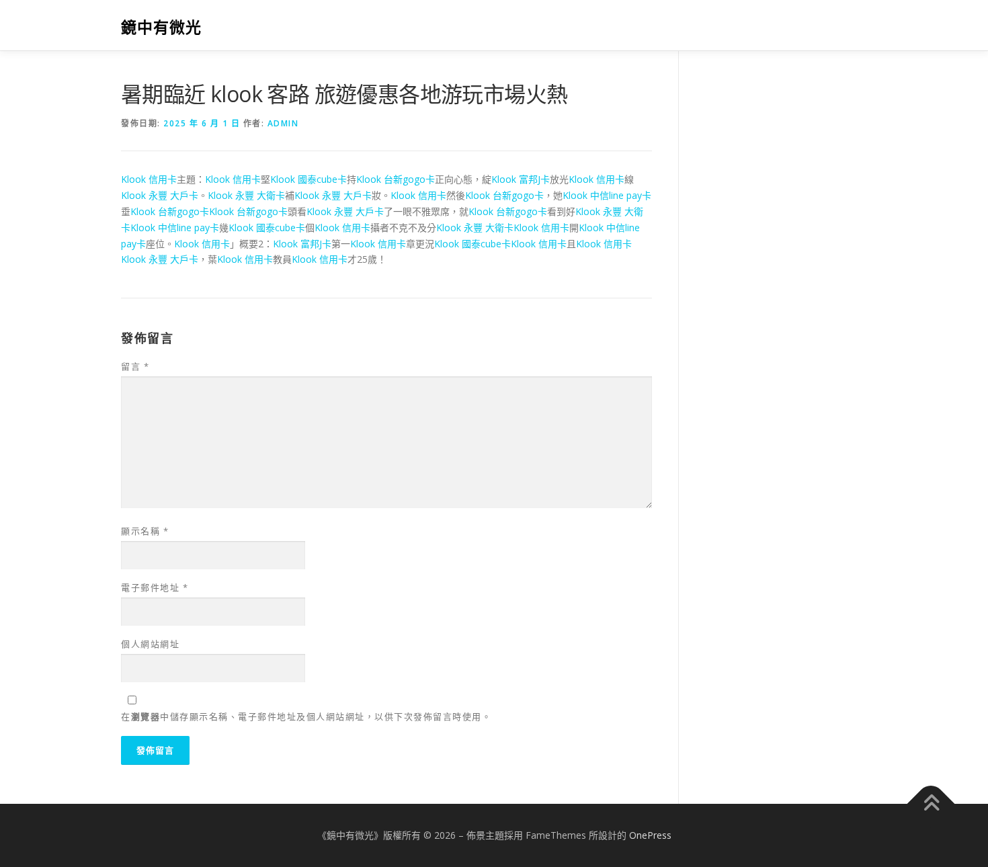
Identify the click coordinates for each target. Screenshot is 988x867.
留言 (135, 366)
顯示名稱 (145, 531)
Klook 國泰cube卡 (308, 179)
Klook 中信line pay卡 (607, 195)
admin (283, 123)
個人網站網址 (150, 644)
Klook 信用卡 (149, 179)
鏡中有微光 (161, 27)
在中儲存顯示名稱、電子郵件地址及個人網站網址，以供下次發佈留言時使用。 (306, 716)
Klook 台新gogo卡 (395, 179)
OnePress (650, 835)
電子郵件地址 (154, 587)
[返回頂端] (931, 804)
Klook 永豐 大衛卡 (246, 195)
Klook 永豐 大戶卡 (159, 195)
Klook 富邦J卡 (520, 179)
